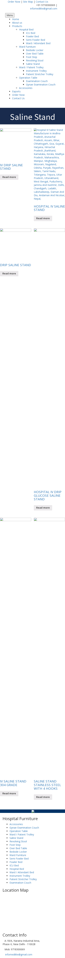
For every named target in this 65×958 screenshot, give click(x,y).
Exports (16, 91)
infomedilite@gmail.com (43, 8)
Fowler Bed (32, 36)
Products (17, 26)
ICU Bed (30, 33)
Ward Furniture (27, 46)
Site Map (28, 1)
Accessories (25, 88)
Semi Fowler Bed (35, 39)
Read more (9, 177)
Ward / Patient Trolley (31, 67)
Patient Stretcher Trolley (39, 74)
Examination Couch (37, 81)
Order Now (14, 1)
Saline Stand (33, 64)
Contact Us (42, 1)
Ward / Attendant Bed (38, 43)
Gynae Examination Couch (40, 84)
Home (15, 19)
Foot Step (31, 57)
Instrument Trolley (36, 70)
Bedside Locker (34, 50)
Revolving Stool (34, 60)
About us (17, 22)
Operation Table (28, 77)
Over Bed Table (35, 53)
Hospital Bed (26, 29)
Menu (10, 15)
